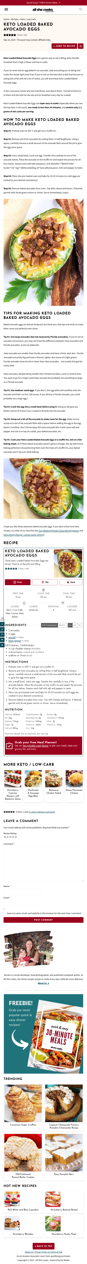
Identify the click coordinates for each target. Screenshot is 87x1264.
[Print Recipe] (80, 46)
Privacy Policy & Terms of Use (48, 1252)
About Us (29, 1252)
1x (70, 625)
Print (19, 582)
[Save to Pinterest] (2, 634)
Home (6, 19)
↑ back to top (43, 1246)
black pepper (14, 640)
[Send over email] (2, 645)
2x (75, 625)
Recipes (14, 19)
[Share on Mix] (2, 640)
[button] (5, 35)
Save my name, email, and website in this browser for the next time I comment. (44, 913)
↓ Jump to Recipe (64, 46)
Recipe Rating (10, 833)
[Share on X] (2, 629)
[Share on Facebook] (2, 624)
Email (7, 897)
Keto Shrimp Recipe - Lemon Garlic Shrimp (24, 534)
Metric (62, 625)
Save (72, 582)
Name (7, 886)
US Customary (49, 625)
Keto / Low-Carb (28, 19)
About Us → (43, 983)
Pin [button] (46, 582)
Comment (9, 844)
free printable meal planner (35, 745)
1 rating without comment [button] (41, 812)
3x (80, 625)
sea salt (12, 637)
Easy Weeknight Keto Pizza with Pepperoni (59, 530)
